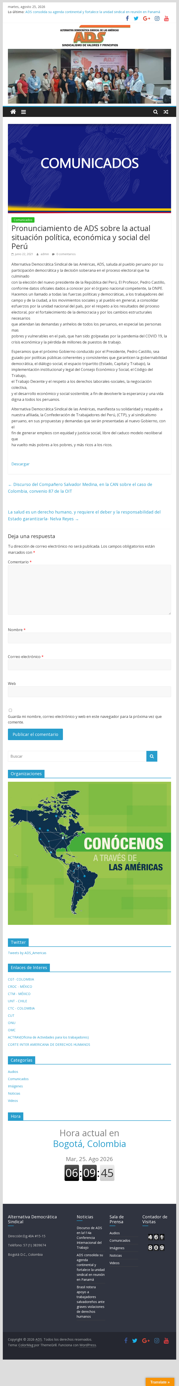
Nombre (17, 629)
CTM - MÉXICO (19, 994)
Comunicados (23, 220)
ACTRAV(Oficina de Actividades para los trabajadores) (48, 1037)
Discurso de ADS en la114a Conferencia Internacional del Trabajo (89, 1238)
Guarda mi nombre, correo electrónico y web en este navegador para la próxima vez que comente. (85, 719)
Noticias (14, 1093)
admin (45, 254)
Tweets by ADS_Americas (27, 953)
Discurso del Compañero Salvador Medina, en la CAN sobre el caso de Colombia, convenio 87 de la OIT (80, 487)
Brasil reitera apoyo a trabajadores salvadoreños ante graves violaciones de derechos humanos (91, 1302)
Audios (13, 1071)
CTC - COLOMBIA (21, 1008)
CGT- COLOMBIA (21, 979)
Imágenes (15, 1086)
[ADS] (13, 112)
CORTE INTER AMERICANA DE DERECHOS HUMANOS (49, 1044)
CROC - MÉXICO (20, 986)
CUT (11, 1015)
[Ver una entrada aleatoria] (166, 112)
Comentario (20, 562)
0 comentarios (66, 254)
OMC (12, 1030)
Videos (13, 1100)
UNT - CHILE (17, 1001)
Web (12, 683)
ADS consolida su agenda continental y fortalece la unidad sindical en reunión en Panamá (92, 12)
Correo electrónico (26, 656)
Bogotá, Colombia (89, 1138)
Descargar (21, 464)
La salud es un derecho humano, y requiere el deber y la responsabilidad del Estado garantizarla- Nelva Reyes (84, 515)
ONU (11, 1023)
